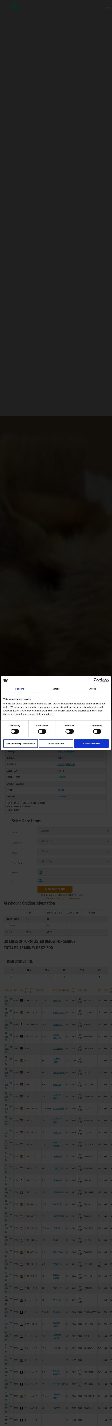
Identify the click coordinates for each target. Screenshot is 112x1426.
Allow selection (56, 743)
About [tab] (92, 688)
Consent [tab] (19, 688)
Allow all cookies (91, 743)
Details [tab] (56, 688)
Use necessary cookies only (20, 743)
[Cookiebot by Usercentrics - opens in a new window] (96, 680)
